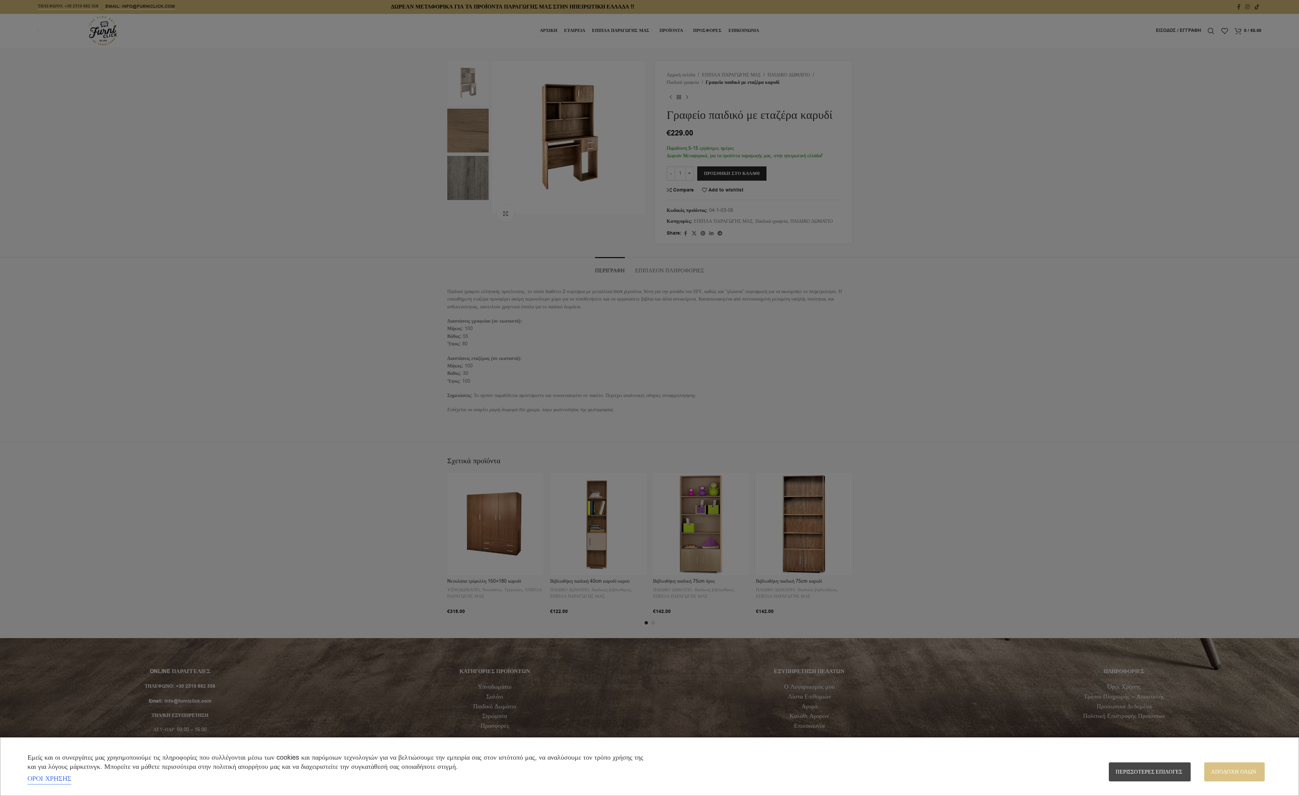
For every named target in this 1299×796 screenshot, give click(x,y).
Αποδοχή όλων (1233, 772)
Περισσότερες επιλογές (1149, 772)
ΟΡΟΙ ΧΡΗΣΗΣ (49, 778)
